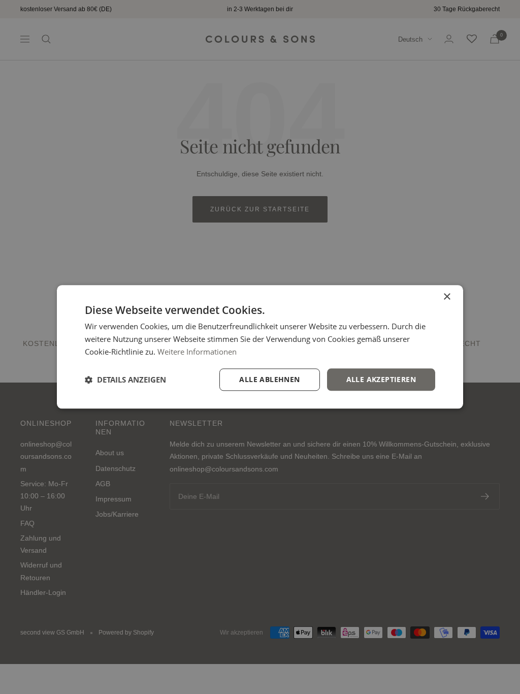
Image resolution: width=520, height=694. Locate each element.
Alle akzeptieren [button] (381, 379)
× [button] (446, 297)
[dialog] (260, 346)
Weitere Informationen (197, 351)
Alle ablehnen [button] (269, 379)
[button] (125, 379)
